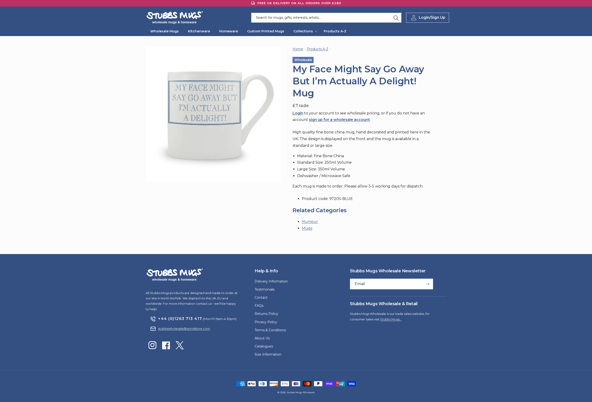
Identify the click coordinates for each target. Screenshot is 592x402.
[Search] (396, 18)
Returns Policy (266, 314)
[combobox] (326, 17)
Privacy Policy (266, 322)
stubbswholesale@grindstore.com (184, 328)
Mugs (307, 228)
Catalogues (264, 346)
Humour (310, 221)
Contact (261, 297)
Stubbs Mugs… (391, 319)
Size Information (268, 354)
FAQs (259, 306)
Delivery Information (271, 281)
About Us (262, 338)
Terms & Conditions (270, 330)
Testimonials (264, 289)
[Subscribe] (428, 284)
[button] (304, 31)
